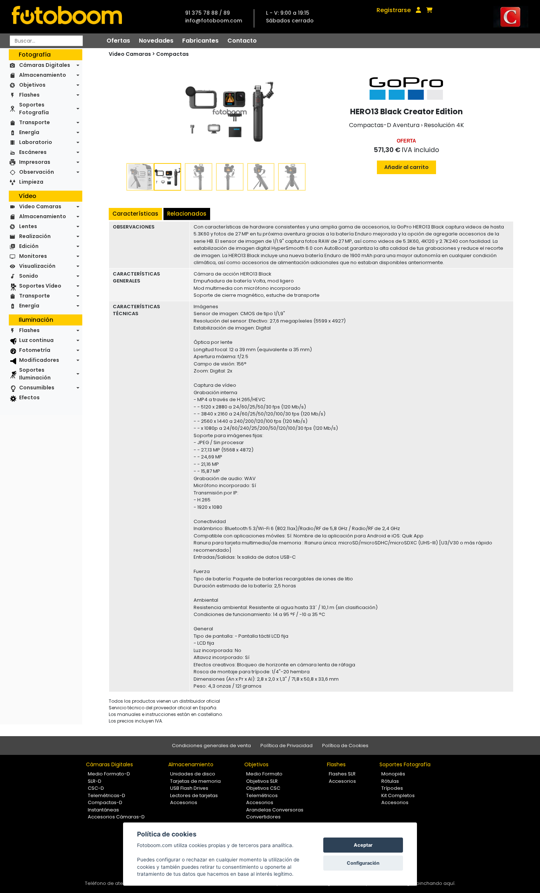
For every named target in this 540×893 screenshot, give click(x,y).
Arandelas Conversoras (274, 809)
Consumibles (36, 387)
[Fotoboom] (67, 17)
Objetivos (32, 85)
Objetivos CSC (263, 788)
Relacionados (186, 213)
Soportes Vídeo (40, 285)
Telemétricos (262, 795)
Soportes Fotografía (34, 108)
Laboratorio (35, 142)
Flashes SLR (342, 773)
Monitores (33, 256)
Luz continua (36, 340)
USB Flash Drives (189, 788)
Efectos (29, 397)
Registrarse (394, 10)
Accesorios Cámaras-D (116, 816)
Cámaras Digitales (44, 65)
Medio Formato (264, 773)
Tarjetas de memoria (195, 781)
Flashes (29, 94)
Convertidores (263, 816)
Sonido (28, 276)
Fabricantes (200, 40)
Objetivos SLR (262, 781)
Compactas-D (105, 802)
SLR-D (94, 781)
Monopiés (393, 773)
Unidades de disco (192, 773)
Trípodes (392, 788)
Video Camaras (40, 206)
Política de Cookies (345, 745)
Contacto (242, 40)
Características (135, 213)
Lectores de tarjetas (194, 795)
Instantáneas (103, 809)
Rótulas (390, 781)
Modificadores (39, 360)
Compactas (172, 54)
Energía (29, 132)
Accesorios (183, 802)
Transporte (34, 122)
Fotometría (34, 350)
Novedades (156, 40)
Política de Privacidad (286, 745)
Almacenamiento (42, 75)
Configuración (363, 863)
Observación (36, 172)
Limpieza (31, 182)
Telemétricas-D (106, 795)
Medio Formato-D (109, 773)
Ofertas (118, 40)
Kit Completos (398, 795)
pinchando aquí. (436, 883)
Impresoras (34, 162)
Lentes (28, 226)
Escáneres (33, 152)
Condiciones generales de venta (211, 745)
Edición (29, 246)
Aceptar (363, 845)
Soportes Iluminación (35, 373)
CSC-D (96, 788)
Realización (35, 236)
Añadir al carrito (406, 167)
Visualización (37, 266)
